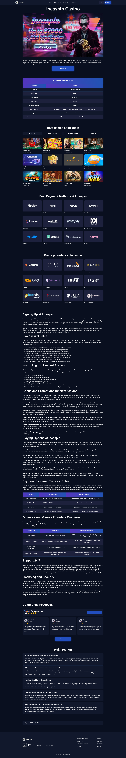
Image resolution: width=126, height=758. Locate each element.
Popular (31, 133)
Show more (63, 639)
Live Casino (51, 133)
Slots (92, 133)
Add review (94, 612)
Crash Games (72, 133)
